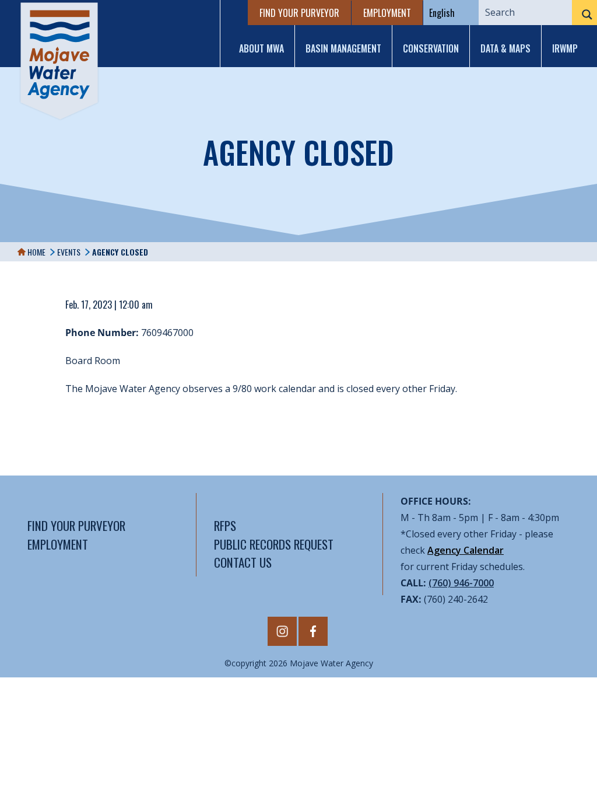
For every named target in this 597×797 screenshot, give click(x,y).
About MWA (261, 48)
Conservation (431, 48)
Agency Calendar (465, 550)
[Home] (59, 61)
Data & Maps (505, 48)
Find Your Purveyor (299, 13)
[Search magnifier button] (584, 14)
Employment (387, 13)
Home (35, 252)
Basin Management (343, 48)
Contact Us (243, 562)
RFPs (225, 525)
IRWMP (565, 48)
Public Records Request (273, 544)
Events (68, 252)
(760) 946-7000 (461, 582)
